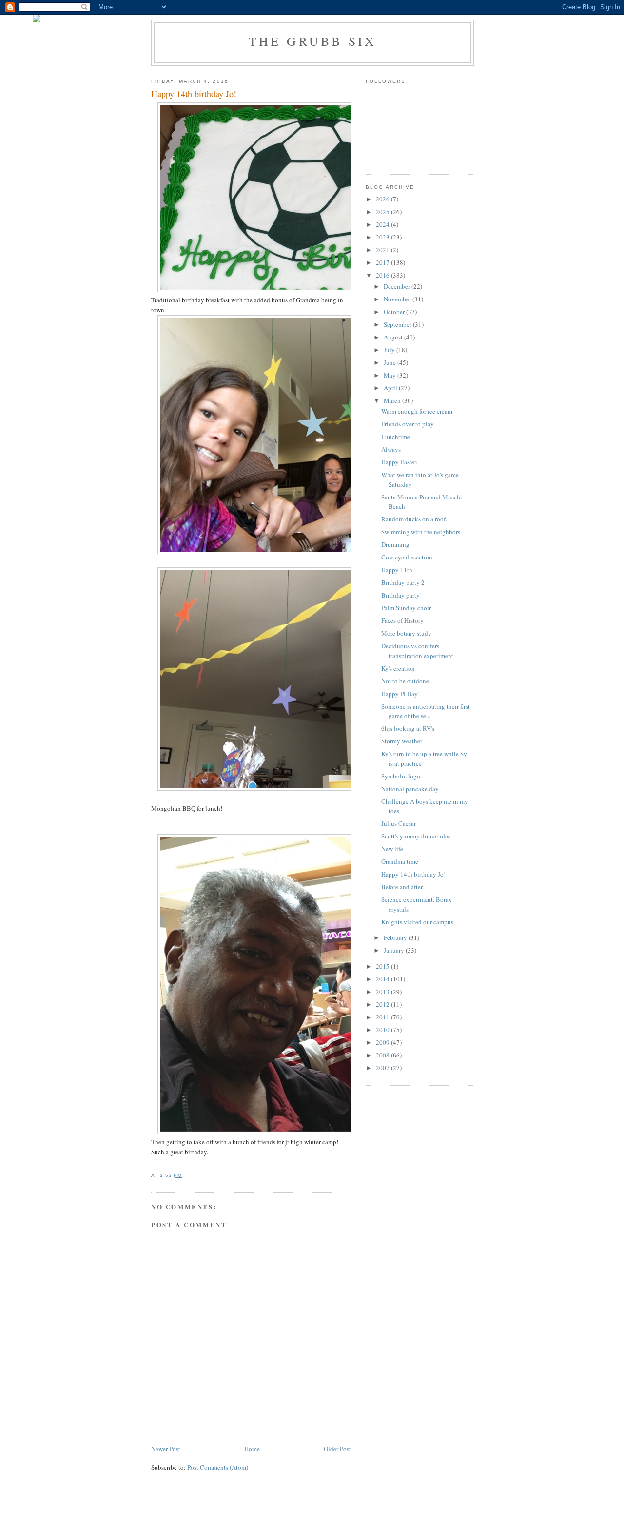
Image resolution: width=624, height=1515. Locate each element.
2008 (383, 1055)
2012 (383, 1004)
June (390, 362)
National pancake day (410, 788)
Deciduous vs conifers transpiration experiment (417, 650)
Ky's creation (398, 668)
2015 (383, 966)
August (394, 337)
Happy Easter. (399, 462)
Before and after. (402, 886)
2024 (383, 224)
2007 (383, 1067)
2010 (383, 1029)
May (390, 375)
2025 (383, 211)
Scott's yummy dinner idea (416, 836)
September (398, 324)
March (393, 400)
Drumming (395, 544)
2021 (383, 249)
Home (252, 1448)
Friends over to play (407, 423)
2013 (383, 991)
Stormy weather (401, 741)
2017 (383, 262)
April (391, 387)
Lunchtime (395, 436)
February (396, 937)
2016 (383, 275)
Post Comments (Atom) (217, 1467)
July (390, 349)
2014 (383, 979)
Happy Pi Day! (400, 693)
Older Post (337, 1448)
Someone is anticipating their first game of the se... (425, 711)
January (395, 950)
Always (391, 449)
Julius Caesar (398, 823)
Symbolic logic (401, 776)
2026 (383, 199)
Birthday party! (401, 595)
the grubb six (313, 41)
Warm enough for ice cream (416, 411)
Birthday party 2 (403, 582)
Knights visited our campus (417, 921)
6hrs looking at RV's (407, 728)
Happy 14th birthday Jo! (413, 874)
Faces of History (402, 620)
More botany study (406, 633)
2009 (383, 1042)
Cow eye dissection (406, 557)
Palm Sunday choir (406, 607)
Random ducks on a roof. (414, 519)
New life (392, 848)
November (398, 299)
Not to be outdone (405, 681)
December (397, 286)
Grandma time (399, 861)
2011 (383, 1017)
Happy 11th (396, 569)
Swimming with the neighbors (420, 531)
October (395, 311)
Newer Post (165, 1448)
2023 (383, 237)
